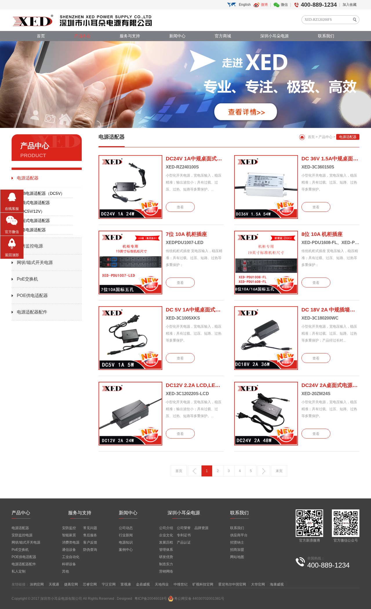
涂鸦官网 (37, 584)
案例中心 (126, 550)
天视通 (54, 584)
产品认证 (184, 542)
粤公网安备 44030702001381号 (199, 599)
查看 (180, 207)
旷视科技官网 (202, 584)
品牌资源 (201, 528)
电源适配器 (28, 177)
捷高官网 (71, 584)
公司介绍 (166, 528)
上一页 (194, 470)
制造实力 (166, 564)
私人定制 (19, 571)
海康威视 (277, 584)
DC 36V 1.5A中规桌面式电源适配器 (330, 159)
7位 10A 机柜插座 (186, 234)
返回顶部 (12, 255)
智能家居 (69, 535)
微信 (284, 5)
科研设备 (69, 564)
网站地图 (237, 557)
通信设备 (69, 550)
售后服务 (90, 535)
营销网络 (166, 571)
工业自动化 (70, 557)
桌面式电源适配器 (33, 220)
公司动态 (126, 528)
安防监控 (69, 528)
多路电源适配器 (31, 230)
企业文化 (166, 535)
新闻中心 (177, 36)
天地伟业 (162, 584)
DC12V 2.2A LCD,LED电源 (195, 385)
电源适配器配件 (32, 311)
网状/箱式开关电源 (35, 262)
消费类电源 (70, 542)
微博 (264, 5)
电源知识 (126, 542)
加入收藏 (350, 5)
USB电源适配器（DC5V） (41, 193)
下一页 (263, 470)
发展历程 (166, 542)
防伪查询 (90, 550)
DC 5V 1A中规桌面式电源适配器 (195, 310)
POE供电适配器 (32, 295)
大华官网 (258, 584)
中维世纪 (181, 584)
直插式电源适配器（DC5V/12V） (33, 207)
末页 (279, 471)
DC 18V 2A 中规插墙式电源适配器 (330, 310)
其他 (65, 571)
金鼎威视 (143, 584)
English (245, 5)
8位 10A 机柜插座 (322, 234)
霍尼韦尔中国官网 (232, 584)
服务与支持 (130, 36)
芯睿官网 (90, 584)
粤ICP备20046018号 (150, 599)
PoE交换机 (27, 278)
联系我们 (326, 36)
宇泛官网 (109, 584)
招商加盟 (237, 550)
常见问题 (90, 528)
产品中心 (82, 36)
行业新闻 (126, 535)
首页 (41, 36)
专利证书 (184, 535)
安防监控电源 (30, 245)
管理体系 (166, 550)
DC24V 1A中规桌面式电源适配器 (195, 159)
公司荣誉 (184, 528)
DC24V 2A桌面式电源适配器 (330, 385)
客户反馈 (90, 542)
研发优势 (166, 557)
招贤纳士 (237, 542)
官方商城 (223, 36)
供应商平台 (239, 535)
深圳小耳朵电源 (274, 36)
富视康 (126, 584)
